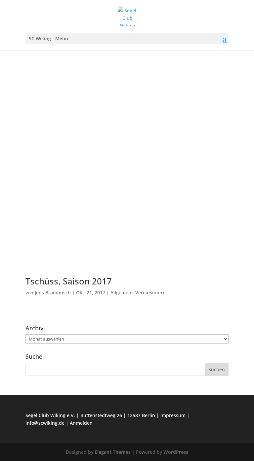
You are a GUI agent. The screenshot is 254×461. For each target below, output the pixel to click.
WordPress (175, 452)
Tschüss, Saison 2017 (68, 281)
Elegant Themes (113, 452)
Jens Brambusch (53, 292)
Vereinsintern (150, 292)
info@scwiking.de (44, 423)
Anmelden (81, 423)
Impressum (173, 415)
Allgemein (121, 292)
